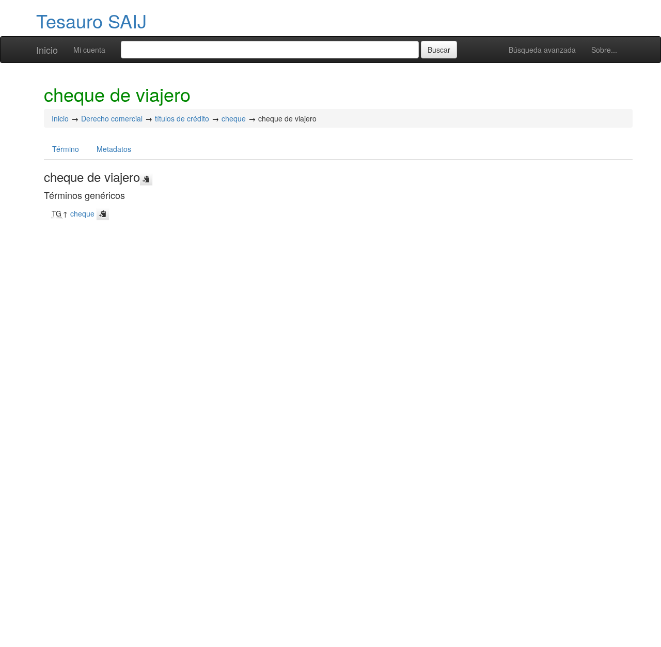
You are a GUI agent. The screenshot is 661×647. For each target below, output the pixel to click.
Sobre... (604, 49)
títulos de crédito (182, 118)
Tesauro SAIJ (91, 20)
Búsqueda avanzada (542, 49)
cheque (234, 118)
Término (65, 149)
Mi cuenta (89, 49)
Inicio (47, 49)
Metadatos (114, 149)
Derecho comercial (112, 118)
